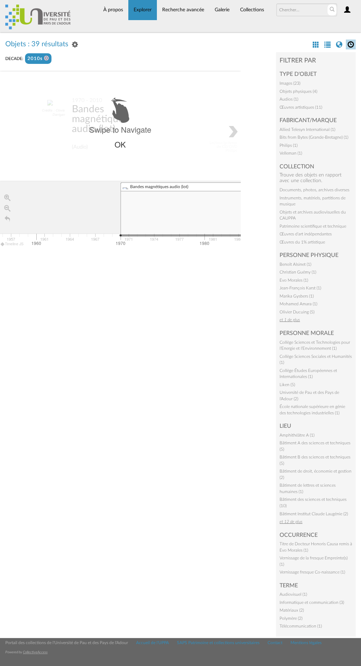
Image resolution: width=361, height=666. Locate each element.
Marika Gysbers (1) (297, 296)
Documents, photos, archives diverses (314, 190)
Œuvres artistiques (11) (301, 107)
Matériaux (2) (292, 610)
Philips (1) (289, 145)
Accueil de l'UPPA (152, 643)
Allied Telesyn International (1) (307, 129)
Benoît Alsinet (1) (295, 264)
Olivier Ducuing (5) (297, 312)
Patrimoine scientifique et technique (313, 226)
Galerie (222, 9)
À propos (113, 9)
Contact (275, 643)
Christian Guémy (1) (298, 272)
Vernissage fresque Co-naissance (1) (312, 572)
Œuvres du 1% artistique (302, 242)
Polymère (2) (291, 618)
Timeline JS (14, 243)
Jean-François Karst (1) (300, 288)
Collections (252, 9)
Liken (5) (287, 385)
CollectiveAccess (35, 652)
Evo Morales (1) (294, 280)
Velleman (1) (291, 153)
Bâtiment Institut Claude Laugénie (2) (314, 514)
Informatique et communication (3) (312, 602)
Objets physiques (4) (298, 91)
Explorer (143, 9)
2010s (35, 58)
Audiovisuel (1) (293, 594)
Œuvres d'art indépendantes (306, 234)
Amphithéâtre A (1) (297, 435)
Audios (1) (289, 99)
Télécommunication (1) (301, 626)
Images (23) (290, 83)
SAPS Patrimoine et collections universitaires (218, 643)
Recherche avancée (183, 9)
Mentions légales (306, 643)
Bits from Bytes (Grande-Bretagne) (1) (314, 137)
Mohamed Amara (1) (298, 304)
